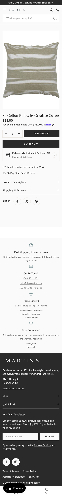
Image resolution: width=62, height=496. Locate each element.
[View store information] (54, 155)
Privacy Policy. (9, 448)
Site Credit (34, 476)
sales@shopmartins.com (31, 283)
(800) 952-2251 (31, 278)
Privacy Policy (29, 471)
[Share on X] (27, 201)
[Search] (55, 18)
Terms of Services (42, 445)
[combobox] (31, 18)
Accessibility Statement (14, 476)
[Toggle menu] (4, 10)
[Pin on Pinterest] (36, 201)
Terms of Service (11, 471)
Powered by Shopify (30, 482)
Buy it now (31, 143)
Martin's (15, 482)
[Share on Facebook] (17, 201)
